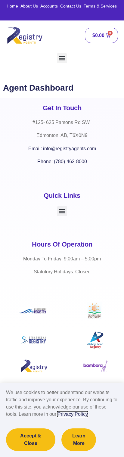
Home (12, 6)
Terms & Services (100, 6)
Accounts (49, 6)
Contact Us (70, 6)
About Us (29, 6)
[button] (62, 58)
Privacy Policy (72, 414)
